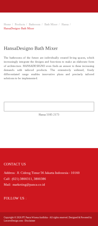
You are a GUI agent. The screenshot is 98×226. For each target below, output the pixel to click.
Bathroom (34, 24)
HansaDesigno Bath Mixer (19, 28)
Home (7, 24)
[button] (5, 6)
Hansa (65, 24)
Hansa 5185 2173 (49, 114)
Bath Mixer (51, 24)
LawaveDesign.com (13, 220)
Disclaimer (30, 220)
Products (20, 24)
